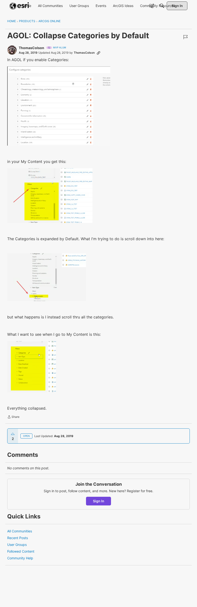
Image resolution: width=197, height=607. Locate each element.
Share (13, 417)
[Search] (162, 5)
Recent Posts (17, 538)
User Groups (17, 544)
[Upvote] (13, 434)
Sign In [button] (98, 501)
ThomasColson (31, 48)
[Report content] (185, 37)
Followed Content (20, 551)
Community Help (20, 558)
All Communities (19, 531)
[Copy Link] (98, 53)
